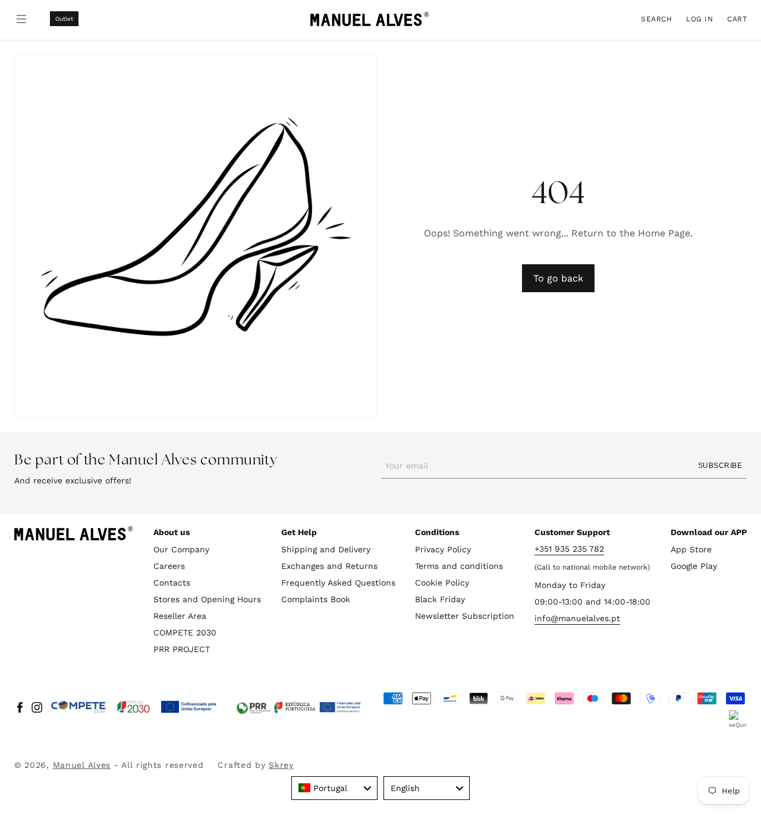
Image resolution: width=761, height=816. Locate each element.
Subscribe (720, 465)
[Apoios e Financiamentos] (134, 707)
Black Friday (440, 599)
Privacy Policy (443, 549)
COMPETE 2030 (184, 632)
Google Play (694, 566)
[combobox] (334, 788)
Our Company (181, 549)
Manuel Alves (82, 765)
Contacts (171, 582)
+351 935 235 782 (569, 549)
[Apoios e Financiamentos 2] (298, 707)
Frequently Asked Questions (338, 582)
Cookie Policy (442, 582)
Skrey (281, 765)
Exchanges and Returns (329, 566)
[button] (656, 18)
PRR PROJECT (181, 649)
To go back (558, 278)
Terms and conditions (459, 566)
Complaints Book (315, 599)
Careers (169, 566)
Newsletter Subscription (464, 616)
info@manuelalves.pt (577, 618)
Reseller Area (179, 616)
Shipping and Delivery (325, 549)
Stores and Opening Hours (207, 599)
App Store (691, 549)
